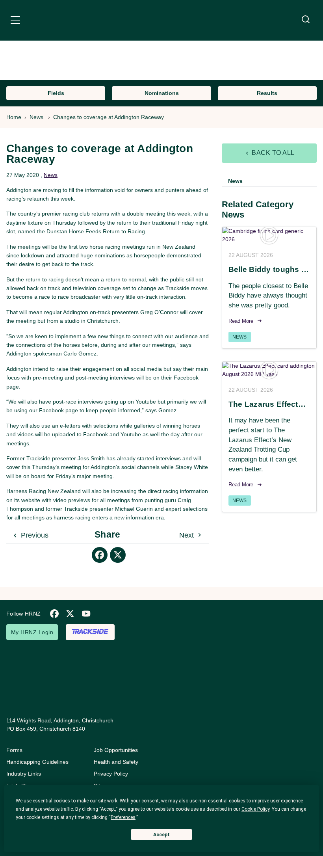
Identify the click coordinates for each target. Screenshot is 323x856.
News (36, 117)
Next (187, 535)
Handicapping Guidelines (37, 762)
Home (13, 117)
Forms (14, 750)
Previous (33, 535)
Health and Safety (116, 762)
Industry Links (23, 773)
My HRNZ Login (32, 632)
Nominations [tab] (162, 93)
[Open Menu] (15, 21)
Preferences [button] (123, 817)
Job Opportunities (116, 750)
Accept (161, 834)
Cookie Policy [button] (255, 809)
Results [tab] (267, 93)
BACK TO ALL (272, 152)
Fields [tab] (56, 93)
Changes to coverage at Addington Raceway (108, 117)
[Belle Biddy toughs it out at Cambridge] (269, 235)
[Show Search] (305, 20)
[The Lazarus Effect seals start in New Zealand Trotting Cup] (269, 370)
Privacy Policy (111, 773)
